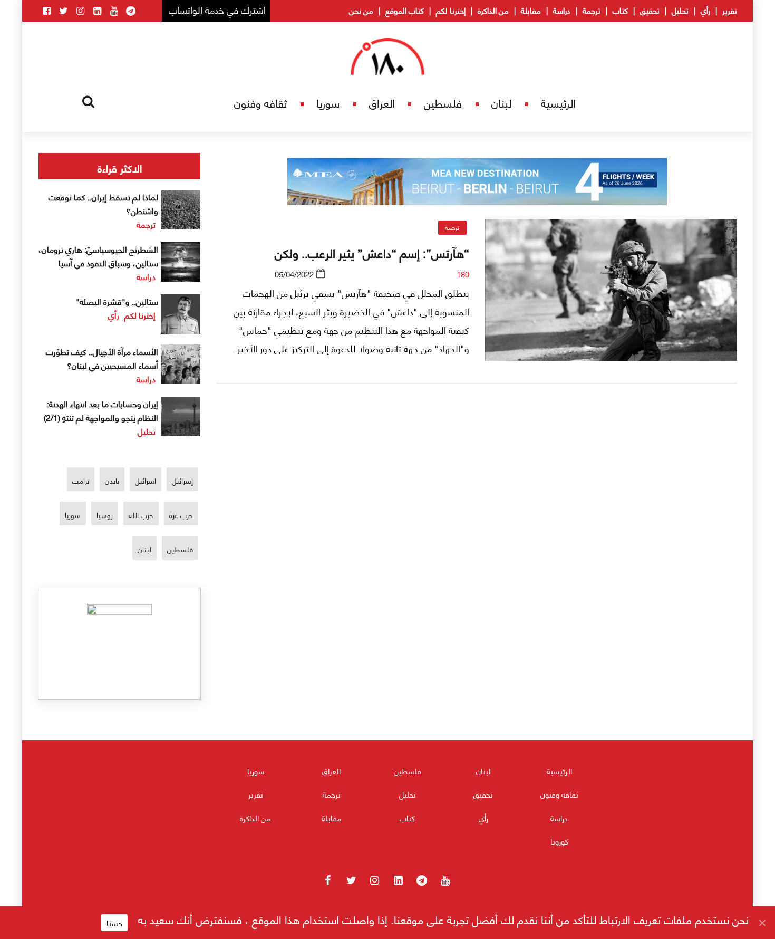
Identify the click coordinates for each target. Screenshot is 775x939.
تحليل (680, 10)
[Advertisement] (477, 516)
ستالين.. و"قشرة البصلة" (117, 301)
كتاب (620, 10)
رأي (705, 10)
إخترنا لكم (451, 10)
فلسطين (443, 102)
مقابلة (531, 10)
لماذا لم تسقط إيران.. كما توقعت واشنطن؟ (103, 203)
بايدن (112, 480)
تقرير (729, 10)
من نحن (361, 10)
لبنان (501, 102)
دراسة (561, 10)
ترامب (80, 480)
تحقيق (650, 10)
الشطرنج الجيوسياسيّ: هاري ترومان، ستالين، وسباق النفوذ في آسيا (98, 255)
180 (463, 273)
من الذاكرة (493, 10)
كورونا (559, 840)
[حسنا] (762, 922)
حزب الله (141, 514)
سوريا (328, 102)
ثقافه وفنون (260, 102)
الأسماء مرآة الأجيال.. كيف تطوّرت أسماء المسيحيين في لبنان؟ (102, 357)
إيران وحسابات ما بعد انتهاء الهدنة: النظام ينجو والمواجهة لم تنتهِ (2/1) (101, 410)
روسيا (104, 514)
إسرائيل (182, 480)
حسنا (114, 922)
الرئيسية (558, 102)
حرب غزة (181, 514)
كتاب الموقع (404, 10)
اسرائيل (145, 480)
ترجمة (591, 10)
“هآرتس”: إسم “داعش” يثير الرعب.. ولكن (372, 252)
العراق (382, 102)
